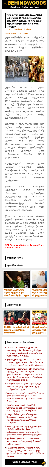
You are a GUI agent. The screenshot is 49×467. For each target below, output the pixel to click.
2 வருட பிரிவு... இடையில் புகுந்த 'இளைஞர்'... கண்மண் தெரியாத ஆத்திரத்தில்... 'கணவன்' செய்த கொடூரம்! (22, 418)
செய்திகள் (15, 7)
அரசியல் (34, 7)
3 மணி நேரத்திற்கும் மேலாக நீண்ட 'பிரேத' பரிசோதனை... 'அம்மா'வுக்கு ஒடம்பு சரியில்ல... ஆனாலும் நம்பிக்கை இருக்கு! (25, 452)
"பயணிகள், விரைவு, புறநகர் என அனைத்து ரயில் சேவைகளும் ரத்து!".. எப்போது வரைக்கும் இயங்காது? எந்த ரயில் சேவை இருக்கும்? (24, 351)
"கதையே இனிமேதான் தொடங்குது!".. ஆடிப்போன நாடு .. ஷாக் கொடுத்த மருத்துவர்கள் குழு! (24, 387)
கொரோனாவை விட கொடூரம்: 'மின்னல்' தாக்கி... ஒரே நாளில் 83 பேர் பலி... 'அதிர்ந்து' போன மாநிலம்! (24, 408)
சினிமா (25, 7)
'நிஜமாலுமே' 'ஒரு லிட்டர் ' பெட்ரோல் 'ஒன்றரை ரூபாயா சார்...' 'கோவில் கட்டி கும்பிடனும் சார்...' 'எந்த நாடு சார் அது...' (25, 362)
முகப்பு (9, 29)
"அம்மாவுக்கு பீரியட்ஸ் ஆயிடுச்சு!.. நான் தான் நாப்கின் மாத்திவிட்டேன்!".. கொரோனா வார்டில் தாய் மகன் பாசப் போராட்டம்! (25, 397)
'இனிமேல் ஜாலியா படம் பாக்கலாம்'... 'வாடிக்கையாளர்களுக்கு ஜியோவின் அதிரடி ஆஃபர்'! (24, 441)
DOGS (7, 252)
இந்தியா (27, 29)
